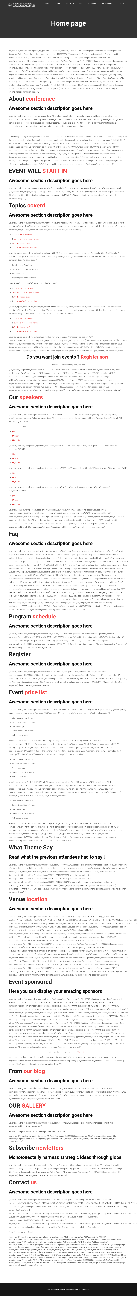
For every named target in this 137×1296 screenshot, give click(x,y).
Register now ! (96, 357)
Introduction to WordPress (23, 235)
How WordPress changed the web (26, 239)
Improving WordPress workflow (25, 248)
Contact (121, 3)
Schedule (92, 3)
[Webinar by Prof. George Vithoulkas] (23, 5)
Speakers (70, 3)
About (57, 3)
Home (47, 3)
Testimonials (106, 3)
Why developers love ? (21, 243)
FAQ (80, 3)
